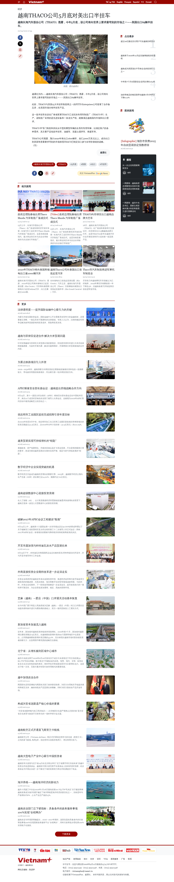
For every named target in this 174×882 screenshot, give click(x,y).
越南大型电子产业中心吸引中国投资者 (40, 756)
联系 (130, 859)
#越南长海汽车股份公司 (43, 164)
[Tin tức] (45, 850)
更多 (24, 304)
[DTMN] (115, 850)
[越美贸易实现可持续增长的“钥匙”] (100, 448)
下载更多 (66, 834)
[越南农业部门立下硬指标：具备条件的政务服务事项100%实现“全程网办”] (100, 816)
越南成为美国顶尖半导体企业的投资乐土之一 (138, 70)
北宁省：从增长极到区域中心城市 (37, 650)
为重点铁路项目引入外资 (32, 362)
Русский (149, 2)
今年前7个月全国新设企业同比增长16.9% (138, 82)
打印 (20, 49)
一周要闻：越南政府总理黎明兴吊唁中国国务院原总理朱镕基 (131, 186)
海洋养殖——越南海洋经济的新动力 (38, 782)
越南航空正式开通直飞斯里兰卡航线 (38, 729)
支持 (92, 859)
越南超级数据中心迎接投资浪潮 (36, 493)
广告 (123, 859)
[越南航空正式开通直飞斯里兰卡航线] (100, 737)
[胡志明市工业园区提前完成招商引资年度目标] (100, 422)
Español (136, 2)
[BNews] (56, 850)
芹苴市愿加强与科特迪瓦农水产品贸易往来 (42, 545)
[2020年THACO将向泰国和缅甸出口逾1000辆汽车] (34, 256)
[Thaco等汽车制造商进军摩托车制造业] (99, 256)
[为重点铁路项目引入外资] (100, 369)
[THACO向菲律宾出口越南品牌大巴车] (99, 200)
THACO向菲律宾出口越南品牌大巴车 (98, 216)
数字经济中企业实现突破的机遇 (36, 466)
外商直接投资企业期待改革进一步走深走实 (42, 571)
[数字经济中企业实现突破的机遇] (100, 474)
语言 (99, 859)
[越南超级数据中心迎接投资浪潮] (100, 500)
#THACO (62, 164)
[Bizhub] (66, 850)
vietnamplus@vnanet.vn (82, 871)
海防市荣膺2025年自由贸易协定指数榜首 (138, 143)
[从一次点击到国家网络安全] (148, 170)
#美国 (83, 164)
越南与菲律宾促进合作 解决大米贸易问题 (41, 335)
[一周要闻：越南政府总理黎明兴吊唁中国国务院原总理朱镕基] (148, 188)
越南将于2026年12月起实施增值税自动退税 (138, 57)
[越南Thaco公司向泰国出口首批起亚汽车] (66, 256)
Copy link (20, 56)
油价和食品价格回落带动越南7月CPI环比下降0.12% (138, 96)
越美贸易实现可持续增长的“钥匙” (37, 440)
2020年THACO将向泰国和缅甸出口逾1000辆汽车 (34, 271)
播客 (129, 159)
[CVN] (99, 850)
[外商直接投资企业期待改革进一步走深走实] (100, 579)
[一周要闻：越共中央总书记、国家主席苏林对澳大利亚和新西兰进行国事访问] (148, 207)
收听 (129, 173)
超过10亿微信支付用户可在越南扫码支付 (138, 41)
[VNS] (82, 850)
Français (127, 2)
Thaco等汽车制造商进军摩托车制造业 (98, 271)
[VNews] (35, 850)
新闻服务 (114, 859)
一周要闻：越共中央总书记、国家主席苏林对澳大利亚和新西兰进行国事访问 (131, 207)
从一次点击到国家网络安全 (131, 166)
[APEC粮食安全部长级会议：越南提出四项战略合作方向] (100, 395)
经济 (20, 9)
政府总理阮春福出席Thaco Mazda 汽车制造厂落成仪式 (33, 216)
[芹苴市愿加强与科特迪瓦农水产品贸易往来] (100, 553)
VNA (106, 859)
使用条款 (77, 859)
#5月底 (73, 164)
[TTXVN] (24, 850)
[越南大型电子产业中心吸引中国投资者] (100, 763)
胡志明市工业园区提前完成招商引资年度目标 (44, 414)
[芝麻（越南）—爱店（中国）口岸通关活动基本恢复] (100, 605)
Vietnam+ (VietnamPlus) (36, 2)
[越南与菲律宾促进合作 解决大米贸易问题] (100, 343)
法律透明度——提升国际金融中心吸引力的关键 (45, 309)
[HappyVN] (148, 850)
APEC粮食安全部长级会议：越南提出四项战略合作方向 (50, 388)
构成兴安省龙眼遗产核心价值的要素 (38, 703)
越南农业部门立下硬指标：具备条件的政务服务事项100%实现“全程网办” (48, 810)
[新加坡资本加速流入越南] (100, 632)
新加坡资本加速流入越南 (32, 624)
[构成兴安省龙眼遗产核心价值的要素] (100, 711)
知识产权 (66, 859)
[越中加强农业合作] (100, 684)
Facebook (20, 37)
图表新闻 (129, 110)
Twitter (20, 43)
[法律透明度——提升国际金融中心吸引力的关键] (100, 317)
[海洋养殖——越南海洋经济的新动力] (100, 789)
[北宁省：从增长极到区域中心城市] (100, 658)
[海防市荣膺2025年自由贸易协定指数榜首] (138, 126)
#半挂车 (103, 164)
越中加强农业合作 (28, 677)
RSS (85, 859)
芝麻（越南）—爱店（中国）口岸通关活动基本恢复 (47, 598)
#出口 (92, 164)
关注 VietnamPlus (87, 173)
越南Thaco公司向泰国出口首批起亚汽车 (66, 271)
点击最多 (129, 36)
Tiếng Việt (110, 2)
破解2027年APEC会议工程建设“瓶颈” (39, 519)
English (120, 2)
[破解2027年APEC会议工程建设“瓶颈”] (100, 526)
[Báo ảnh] (132, 850)
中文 (142, 2)
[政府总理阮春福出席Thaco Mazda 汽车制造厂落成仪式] (34, 200)
